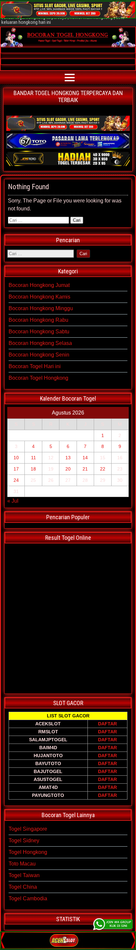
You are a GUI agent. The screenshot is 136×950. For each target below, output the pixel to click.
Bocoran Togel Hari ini (35, 366)
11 (33, 457)
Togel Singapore (28, 829)
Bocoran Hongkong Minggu (41, 308)
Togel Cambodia (28, 898)
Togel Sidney (24, 840)
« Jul (12, 501)
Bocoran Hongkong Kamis (39, 297)
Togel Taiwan (24, 875)
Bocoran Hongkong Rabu (38, 320)
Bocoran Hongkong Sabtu (39, 331)
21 (85, 469)
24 (16, 480)
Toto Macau (22, 863)
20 (68, 469)
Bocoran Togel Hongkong (38, 378)
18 (33, 469)
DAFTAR (107, 723)
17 (16, 469)
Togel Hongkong (28, 852)
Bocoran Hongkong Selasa (40, 343)
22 (102, 469)
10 (16, 457)
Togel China (23, 887)
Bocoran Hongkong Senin (39, 355)
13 (68, 457)
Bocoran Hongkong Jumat (39, 285)
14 (85, 457)
